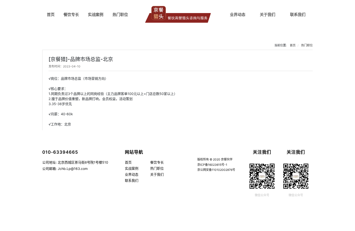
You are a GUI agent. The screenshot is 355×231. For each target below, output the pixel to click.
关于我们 (267, 14)
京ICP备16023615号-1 (212, 164)
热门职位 (120, 14)
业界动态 (237, 14)
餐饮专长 (71, 14)
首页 (51, 14)
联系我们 (297, 14)
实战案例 (95, 14)
